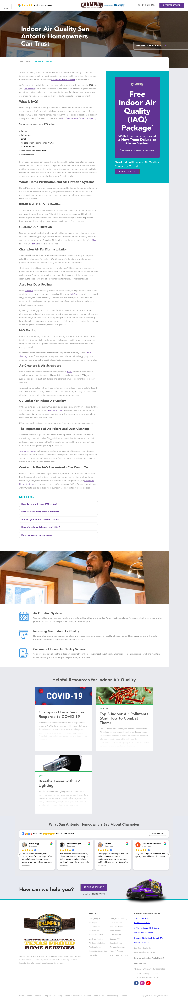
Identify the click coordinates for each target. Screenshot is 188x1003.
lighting (34, 244)
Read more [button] (26, 866)
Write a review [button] (158, 834)
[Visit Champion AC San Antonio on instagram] (142, 983)
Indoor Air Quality (43, 62)
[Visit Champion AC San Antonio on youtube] (148, 983)
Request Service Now (150, 46)
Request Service (127, 172)
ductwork (29, 291)
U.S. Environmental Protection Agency (78, 119)
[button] (35, 5)
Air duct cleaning (27, 451)
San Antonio (29, 89)
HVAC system (75, 294)
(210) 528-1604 (148, 5)
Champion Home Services (63, 80)
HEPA (93, 240)
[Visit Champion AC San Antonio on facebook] (136, 983)
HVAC (69, 372)
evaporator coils (55, 411)
